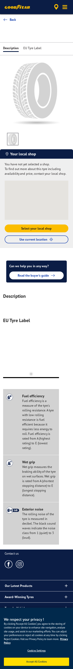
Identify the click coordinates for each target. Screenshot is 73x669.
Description (11, 48)
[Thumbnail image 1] (12, 139)
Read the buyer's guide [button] (33, 275)
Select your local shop (36, 228)
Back (13, 20)
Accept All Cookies (36, 661)
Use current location (33, 239)
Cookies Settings (36, 650)
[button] (64, 7)
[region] (36, 638)
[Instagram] (20, 564)
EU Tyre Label (32, 48)
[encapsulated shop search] (56, 7)
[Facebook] (9, 564)
